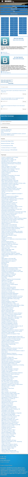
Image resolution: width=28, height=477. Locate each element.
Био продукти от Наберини (7, 276)
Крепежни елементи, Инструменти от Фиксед (11, 162)
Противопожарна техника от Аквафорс (9, 376)
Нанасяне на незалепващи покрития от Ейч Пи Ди (12, 296)
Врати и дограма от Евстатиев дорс (8, 392)
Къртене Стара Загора (6, 439)
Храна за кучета (4, 266)
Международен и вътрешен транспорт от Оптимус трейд (13, 183)
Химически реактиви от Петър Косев (9, 401)
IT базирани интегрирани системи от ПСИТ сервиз (12, 271)
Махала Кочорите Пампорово (7, 272)
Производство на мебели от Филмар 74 (9, 397)
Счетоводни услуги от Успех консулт (9, 416)
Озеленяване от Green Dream (7, 388)
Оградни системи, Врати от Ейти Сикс (9, 202)
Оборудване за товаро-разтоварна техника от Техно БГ (13, 337)
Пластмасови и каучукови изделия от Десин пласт (12, 336)
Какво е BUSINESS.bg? (5, 131)
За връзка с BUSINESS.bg (6, 129)
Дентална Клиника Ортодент (7, 241)
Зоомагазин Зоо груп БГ (6, 428)
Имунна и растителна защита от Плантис (10, 342)
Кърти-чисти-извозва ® (6, 437)
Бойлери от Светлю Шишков (7, 359)
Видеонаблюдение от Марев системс (9, 207)
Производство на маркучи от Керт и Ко (9, 445)
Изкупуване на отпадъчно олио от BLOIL (9, 419)
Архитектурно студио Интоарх (7, 332)
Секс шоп (3, 192)
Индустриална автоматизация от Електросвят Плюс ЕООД (13, 211)
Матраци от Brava (5, 345)
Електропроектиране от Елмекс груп (9, 363)
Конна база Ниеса (5, 387)
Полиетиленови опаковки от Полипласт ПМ (10, 409)
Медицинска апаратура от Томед (8, 302)
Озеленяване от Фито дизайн (7, 410)
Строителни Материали (6, 123)
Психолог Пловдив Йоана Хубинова (9, 187)
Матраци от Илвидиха (6, 172)
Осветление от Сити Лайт (6, 291)
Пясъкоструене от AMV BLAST (7, 283)
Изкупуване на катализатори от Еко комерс (10, 175)
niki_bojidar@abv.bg (5, 53)
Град (14, 11)
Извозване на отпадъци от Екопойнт (9, 349)
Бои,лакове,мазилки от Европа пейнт (9, 394)
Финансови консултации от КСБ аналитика (10, 189)
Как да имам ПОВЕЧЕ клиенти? (7, 135)
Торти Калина (4, 335)
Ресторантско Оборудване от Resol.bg (9, 323)
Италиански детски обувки (7, 201)
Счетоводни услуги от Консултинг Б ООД (10, 452)
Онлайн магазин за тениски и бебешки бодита (11, 314)
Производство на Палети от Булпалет (9, 294)
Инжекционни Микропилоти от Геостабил (10, 318)
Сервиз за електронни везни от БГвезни (9, 196)
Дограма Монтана (5, 262)
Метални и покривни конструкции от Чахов (10, 333)
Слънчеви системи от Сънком (7, 435)
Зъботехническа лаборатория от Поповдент (10, 362)
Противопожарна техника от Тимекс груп (10, 304)
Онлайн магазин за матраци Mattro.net (9, 171)
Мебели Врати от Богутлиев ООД (8, 258)
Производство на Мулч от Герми (8, 185)
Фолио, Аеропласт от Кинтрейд (8, 176)
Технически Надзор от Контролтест (8, 214)
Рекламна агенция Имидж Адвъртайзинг (9, 293)
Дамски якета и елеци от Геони (8, 215)
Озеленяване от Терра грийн (7, 357)
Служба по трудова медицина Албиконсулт (10, 340)
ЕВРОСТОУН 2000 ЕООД (18, 38)
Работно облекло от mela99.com (8, 398)
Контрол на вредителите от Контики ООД (10, 306)
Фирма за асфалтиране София (7, 249)
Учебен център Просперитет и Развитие (9, 181)
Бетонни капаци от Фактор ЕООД (8, 344)
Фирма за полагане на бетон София (9, 246)
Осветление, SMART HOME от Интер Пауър (10, 298)
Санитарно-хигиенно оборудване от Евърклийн (11, 413)
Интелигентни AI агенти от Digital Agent (9, 184)
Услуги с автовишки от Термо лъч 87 (9, 396)
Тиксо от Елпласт (5, 391)
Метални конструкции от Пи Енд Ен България (11, 339)
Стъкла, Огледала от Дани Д (7, 328)
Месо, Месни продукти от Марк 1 (8, 429)
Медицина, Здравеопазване (6, 121)
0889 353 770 (4, 71)
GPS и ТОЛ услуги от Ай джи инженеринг (10, 381)
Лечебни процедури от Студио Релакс (9, 301)
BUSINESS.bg (3, 458)
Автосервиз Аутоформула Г (7, 405)
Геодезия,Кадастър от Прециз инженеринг (10, 374)
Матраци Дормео (5, 174)
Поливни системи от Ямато (7, 403)
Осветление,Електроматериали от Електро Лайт (11, 209)
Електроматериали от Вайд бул (8, 319)
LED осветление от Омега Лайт (8, 431)
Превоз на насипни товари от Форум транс (10, 393)
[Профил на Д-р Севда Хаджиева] (5, 60)
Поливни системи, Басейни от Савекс (9, 205)
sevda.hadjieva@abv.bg (6, 72)
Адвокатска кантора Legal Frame (8, 418)
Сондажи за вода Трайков (6, 371)
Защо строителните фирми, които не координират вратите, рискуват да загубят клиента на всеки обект (12, 98)
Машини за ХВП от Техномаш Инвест (9, 200)
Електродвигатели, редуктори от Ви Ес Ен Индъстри (12, 198)
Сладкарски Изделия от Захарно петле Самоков (11, 331)
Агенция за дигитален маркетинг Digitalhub (10, 253)
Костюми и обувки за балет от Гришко (9, 380)
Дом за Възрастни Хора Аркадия (8, 414)
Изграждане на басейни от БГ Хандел (9, 358)
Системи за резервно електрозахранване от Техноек (12, 289)
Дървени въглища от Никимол (7, 378)
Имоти (2, 257)
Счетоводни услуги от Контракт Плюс (9, 327)
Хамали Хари (4, 278)
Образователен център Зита (7, 402)
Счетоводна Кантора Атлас (7, 379)
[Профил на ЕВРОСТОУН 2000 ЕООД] (5, 41)
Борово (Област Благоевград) (7, 116)
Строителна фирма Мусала (7, 309)
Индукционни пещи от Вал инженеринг (9, 244)
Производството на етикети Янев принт (9, 222)
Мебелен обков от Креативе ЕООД (8, 450)
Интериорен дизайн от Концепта (8, 427)
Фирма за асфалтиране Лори (7, 311)
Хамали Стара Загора (5, 442)
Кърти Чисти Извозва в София (7, 448)
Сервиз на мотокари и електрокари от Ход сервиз (12, 231)
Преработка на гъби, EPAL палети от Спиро (10, 415)
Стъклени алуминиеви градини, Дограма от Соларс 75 (12, 227)
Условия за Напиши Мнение (6, 465)
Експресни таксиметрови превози (8, 287)
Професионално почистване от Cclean (9, 423)
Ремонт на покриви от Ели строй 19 (8, 166)
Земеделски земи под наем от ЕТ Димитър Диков (12, 232)
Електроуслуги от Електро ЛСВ (8, 292)
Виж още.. (24, 93)
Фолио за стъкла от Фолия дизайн (8, 433)
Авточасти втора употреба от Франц (9, 235)
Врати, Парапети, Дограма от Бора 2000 (9, 180)
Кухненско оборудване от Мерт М (8, 242)
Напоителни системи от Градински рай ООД (10, 424)
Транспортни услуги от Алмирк (8, 341)
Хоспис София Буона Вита (6, 367)
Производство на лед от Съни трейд (9, 259)
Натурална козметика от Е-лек (7, 426)
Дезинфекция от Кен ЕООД (7, 161)
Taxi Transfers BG (4, 265)
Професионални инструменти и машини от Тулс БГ (12, 326)
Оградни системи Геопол (6, 375)
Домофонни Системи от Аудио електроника (10, 228)
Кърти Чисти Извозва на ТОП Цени (8, 440)
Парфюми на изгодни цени (7, 191)
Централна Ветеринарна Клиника (8, 230)
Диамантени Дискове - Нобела (7, 143)
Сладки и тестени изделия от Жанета (9, 444)
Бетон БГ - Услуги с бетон (6, 245)
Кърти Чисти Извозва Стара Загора (8, 446)
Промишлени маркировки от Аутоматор (9, 368)
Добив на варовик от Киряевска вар (9, 407)
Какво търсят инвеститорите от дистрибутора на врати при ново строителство (13, 91)
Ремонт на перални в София (7, 158)
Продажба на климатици (6, 237)
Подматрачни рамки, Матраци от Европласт (10, 168)
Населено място (14, 13)
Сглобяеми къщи (5, 255)
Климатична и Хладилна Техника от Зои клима (11, 188)
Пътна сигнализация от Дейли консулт (9, 324)
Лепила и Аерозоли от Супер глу (8, 261)
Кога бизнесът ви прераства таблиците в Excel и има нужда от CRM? (13, 106)
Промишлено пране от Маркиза (8, 385)
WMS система (4, 236)
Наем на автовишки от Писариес (8, 178)
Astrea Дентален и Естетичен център (9, 226)
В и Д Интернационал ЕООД (7, 145)
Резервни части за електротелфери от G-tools (11, 270)
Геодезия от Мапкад (5, 285)
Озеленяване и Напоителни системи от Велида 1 (11, 313)
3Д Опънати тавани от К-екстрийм (8, 167)
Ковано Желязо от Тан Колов (7, 307)
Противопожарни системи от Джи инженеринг (11, 361)
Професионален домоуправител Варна (9, 268)
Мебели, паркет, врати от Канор (8, 275)
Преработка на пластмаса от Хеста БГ (9, 322)
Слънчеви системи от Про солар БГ (8, 220)
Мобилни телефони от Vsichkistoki (8, 274)
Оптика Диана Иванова (6, 400)
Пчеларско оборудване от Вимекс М (9, 320)
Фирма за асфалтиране (6, 250)
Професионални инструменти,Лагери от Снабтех (11, 267)
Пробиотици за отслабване (7, 280)
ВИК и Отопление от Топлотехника (8, 420)
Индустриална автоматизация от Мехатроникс (11, 163)
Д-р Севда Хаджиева (18, 57)
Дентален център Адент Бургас (8, 310)
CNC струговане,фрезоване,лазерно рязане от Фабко (12, 305)
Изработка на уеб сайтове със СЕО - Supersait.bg (11, 441)
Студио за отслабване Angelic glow (8, 315)
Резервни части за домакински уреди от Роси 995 (11, 213)
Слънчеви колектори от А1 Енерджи (8, 147)
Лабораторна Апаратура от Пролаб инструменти (11, 297)
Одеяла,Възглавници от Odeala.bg (8, 204)
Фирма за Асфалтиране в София (8, 436)
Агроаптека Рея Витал (6, 346)
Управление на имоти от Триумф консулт (10, 422)
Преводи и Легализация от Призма (8, 406)
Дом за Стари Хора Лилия (6, 366)
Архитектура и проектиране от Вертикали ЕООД (11, 317)
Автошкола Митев (5, 300)
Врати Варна (4, 263)
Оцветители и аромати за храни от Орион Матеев (12, 384)
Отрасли (14, 6)
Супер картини (4, 165)
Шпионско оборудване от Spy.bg (8, 432)
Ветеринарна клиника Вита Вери (8, 210)
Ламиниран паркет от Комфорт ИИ (8, 159)
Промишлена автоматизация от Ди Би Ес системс (11, 206)
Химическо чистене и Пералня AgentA (9, 284)
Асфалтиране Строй (5, 248)
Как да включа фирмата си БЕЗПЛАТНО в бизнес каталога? (13, 133)
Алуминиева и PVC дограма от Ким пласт (10, 383)
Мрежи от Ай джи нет (6, 223)
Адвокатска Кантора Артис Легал (8, 179)
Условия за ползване (4, 462)
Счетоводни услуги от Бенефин (8, 170)
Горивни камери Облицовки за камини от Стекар (11, 254)
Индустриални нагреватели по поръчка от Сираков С (12, 329)
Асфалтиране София (5, 449)
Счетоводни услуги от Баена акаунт (8, 252)
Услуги (2, 132)
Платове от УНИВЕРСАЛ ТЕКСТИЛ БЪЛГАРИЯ (11, 279)
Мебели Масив (4, 389)
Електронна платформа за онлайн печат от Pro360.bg (12, 365)
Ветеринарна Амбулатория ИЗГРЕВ (8, 197)
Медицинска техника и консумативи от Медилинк (12, 372)
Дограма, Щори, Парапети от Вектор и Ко (10, 217)
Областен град (14, 9)
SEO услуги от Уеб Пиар (6, 281)
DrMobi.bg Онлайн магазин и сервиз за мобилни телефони (14, 218)
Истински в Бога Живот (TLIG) (7, 141)
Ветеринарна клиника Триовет (7, 411)
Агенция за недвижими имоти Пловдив (9, 157)
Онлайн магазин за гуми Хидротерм (9, 224)
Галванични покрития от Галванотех (8, 353)
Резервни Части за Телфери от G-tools (9, 370)
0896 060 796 (4, 52)
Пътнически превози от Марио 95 (8, 288)
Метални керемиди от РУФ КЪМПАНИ (9, 150)
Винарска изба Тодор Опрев (7, 233)
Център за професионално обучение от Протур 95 (12, 348)
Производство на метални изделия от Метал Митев (12, 219)
